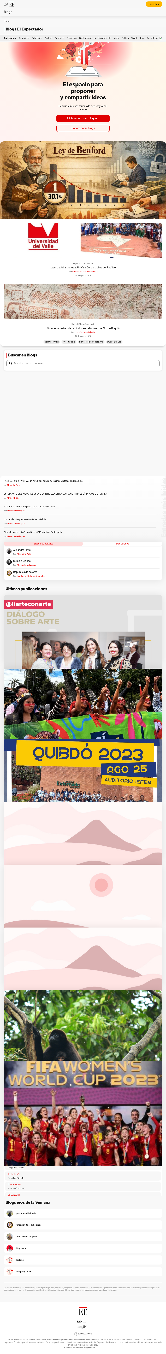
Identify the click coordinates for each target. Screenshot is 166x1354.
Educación (37, 38)
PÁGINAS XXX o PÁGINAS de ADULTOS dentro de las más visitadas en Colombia (43, 480)
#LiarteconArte (52, 341)
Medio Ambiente (103, 38)
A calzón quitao (15, 1184)
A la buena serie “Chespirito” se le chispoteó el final (29, 506)
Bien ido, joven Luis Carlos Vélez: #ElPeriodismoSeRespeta (33, 532)
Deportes (59, 38)
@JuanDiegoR (17, 1178)
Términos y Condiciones (62, 1339)
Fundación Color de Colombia (84, 271)
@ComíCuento (17, 1167)
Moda (116, 38)
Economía (72, 38)
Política (125, 38)
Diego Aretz (21, 1248)
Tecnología (152, 38)
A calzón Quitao (17, 1188)
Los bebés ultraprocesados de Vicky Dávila (25, 519)
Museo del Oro (114, 341)
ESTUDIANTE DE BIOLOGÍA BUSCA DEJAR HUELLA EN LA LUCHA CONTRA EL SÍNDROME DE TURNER (55, 493)
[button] (161, 38)
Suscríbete (154, 4)
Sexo (141, 38)
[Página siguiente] (114, 1125)
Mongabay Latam (23, 1271)
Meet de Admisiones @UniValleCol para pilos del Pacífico (83, 267)
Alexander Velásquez (16, 510)
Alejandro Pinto (13, 485)
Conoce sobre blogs (83, 128)
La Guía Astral (14, 1195)
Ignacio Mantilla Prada (26, 1213)
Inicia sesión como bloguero (83, 118)
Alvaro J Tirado (13, 498)
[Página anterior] (52, 1125)
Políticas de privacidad (85, 1339)
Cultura (48, 38)
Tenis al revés (14, 1174)
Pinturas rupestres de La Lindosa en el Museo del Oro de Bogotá (83, 328)
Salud (134, 38)
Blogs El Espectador (24, 29)
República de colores (83, 263)
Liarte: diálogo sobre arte (83, 324)
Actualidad (24, 38)
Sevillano (20, 1260)
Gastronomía (85, 38)
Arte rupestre (69, 341)
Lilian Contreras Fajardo (85, 332)
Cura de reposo (22, 561)
